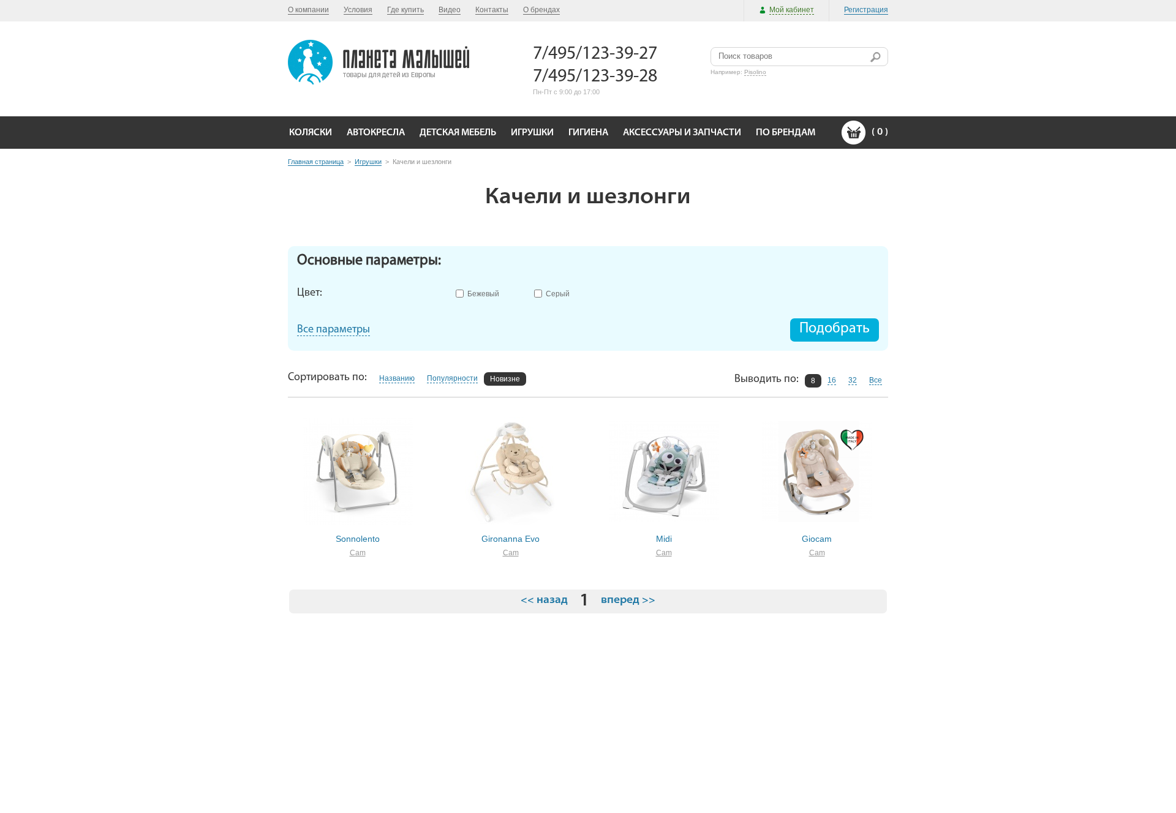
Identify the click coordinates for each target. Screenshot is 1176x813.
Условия (358, 10)
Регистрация (866, 10)
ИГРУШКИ (532, 133)
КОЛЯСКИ (310, 133)
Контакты (491, 10)
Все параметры (333, 329)
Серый (558, 293)
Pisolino (755, 72)
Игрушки (368, 161)
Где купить (405, 10)
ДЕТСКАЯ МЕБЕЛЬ (458, 133)
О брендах (541, 10)
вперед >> (628, 600)
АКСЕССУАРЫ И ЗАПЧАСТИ (682, 133)
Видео (450, 10)
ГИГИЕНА (588, 133)
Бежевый (483, 293)
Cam (358, 553)
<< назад (544, 600)
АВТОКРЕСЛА (376, 133)
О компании (308, 10)
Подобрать (834, 328)
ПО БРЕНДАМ (785, 133)
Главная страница (316, 161)
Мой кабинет (791, 10)
